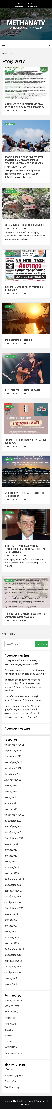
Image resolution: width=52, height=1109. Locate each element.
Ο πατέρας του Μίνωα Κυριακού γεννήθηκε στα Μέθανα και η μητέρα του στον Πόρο (24, 549)
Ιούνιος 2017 (10, 984)
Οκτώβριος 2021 (12, 774)
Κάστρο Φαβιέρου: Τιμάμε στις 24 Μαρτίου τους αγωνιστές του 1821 (22, 662)
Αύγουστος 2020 (12, 844)
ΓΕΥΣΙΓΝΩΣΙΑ (11, 1012)
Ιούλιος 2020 (10, 849)
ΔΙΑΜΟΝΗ (9, 1018)
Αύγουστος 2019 (12, 914)
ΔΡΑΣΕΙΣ (9, 71)
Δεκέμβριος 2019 (13, 890)
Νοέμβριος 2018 (12, 966)
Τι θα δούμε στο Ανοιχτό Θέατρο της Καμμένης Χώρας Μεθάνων (24, 615)
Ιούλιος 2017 (10, 978)
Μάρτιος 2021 (11, 809)
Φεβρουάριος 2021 (14, 814)
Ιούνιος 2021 (10, 791)
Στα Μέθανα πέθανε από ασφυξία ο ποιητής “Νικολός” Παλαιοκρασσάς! (23, 698)
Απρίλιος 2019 (11, 937)
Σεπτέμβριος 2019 (13, 908)
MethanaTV (26, 23)
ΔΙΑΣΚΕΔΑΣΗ (10, 357)
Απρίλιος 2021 (11, 803)
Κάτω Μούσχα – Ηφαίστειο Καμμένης (24, 225)
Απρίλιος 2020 (11, 867)
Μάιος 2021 (10, 797)
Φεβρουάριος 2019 (14, 949)
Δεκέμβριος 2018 (13, 960)
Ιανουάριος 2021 (12, 820)
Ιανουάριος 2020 (12, 884)
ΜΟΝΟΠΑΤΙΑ (10, 192)
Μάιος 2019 (10, 931)
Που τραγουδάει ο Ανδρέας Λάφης (22, 390)
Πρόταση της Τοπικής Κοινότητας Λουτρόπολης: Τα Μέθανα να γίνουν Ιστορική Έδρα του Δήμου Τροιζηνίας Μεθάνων (23, 685)
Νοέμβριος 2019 (12, 896)
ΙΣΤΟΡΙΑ (9, 513)
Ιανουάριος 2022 (12, 756)
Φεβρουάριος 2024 (14, 744)
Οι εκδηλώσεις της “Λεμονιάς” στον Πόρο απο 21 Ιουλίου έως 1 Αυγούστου (24, 106)
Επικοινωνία (32, 6)
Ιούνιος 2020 (10, 855)
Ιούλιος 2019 (10, 919)
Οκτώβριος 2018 (12, 972)
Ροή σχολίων (10, 1081)
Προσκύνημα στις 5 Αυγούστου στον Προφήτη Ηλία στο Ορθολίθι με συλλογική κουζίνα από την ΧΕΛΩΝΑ (24, 160)
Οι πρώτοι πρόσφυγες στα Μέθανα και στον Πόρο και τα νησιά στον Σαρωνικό (25, 672)
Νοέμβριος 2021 (12, 768)
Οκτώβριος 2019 (12, 902)
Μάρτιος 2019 (11, 943)
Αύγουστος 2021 (12, 779)
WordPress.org (11, 1087)
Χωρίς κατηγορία (13, 1053)
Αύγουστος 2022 (12, 750)
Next (13, 634)
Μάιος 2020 (10, 861)
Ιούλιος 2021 (10, 785)
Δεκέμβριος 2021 (13, 762)
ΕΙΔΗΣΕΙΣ (9, 124)
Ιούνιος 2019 (10, 925)
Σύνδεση (8, 1069)
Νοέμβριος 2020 (12, 832)
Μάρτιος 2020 (11, 873)
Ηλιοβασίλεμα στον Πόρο (18, 340)
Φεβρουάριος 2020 (14, 879)
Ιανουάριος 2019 (12, 954)
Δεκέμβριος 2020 (13, 826)
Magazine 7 (41, 1100)
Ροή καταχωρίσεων (14, 1075)
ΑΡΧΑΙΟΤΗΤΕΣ (11, 1006)
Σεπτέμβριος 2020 (13, 838)
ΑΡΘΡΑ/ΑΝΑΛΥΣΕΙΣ (14, 1000)
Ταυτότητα (18, 6)
